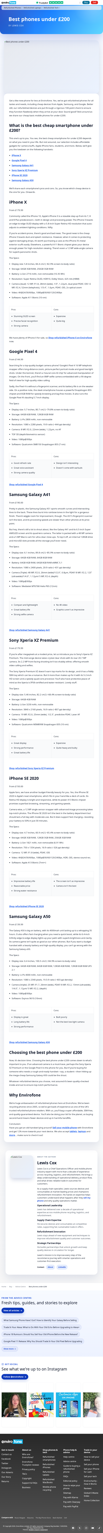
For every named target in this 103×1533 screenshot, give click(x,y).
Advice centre (69, 1461)
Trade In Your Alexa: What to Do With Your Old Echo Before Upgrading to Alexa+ (41, 1327)
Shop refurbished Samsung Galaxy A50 (29, 1042)
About (50, 1267)
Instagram (6, 1467)
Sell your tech (90, 1476)
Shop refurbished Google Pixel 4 (26, 484)
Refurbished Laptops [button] (32, 8)
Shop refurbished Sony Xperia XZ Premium (31, 768)
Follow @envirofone (15, 1376)
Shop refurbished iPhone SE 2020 (26, 906)
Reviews (88, 1488)
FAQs (65, 1476)
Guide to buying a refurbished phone (71, 1468)
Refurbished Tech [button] (51, 8)
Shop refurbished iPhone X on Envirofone (70, 337)
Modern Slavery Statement (38, 1530)
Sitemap (67, 1493)
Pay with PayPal (70, 1506)
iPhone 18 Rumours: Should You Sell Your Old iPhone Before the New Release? (41, 1334)
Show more (10, 1349)
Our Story (6, 1476)
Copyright (27, 1478)
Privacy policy (28, 1469)
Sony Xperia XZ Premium (25, 170)
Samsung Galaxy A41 (23, 165)
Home (4, 1286)
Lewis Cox (18, 25)
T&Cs (24, 1473)
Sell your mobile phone (65, 1127)
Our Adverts (7, 1472)
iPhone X (16, 155)
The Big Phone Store (43, 1518)
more (12, 1135)
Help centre (68, 1456)
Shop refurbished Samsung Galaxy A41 (29, 630)
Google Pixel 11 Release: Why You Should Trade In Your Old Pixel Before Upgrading (43, 1341)
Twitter (5, 1463)
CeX (65, 1518)
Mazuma (30, 1518)
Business (26, 1487)
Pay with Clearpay (71, 1502)
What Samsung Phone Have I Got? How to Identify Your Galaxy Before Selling (40, 1320)
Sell (94, 2)
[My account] (80, 2)
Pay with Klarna (70, 1497)
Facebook (6, 1458)
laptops (82, 1131)
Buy (86, 2)
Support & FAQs (29, 1483)
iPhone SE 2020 (20, 175)
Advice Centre (20, 1286)
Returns (5, 1481)
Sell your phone (91, 1464)
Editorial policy (70, 1481)
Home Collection (92, 1500)
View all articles (13, 1310)
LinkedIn (62, 1267)
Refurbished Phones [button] (12, 8)
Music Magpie (20, 1518)
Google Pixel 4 (19, 160)
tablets (73, 1131)
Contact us (7, 1454)
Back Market (57, 1518)
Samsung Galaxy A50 (23, 180)
